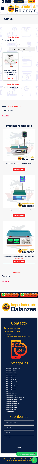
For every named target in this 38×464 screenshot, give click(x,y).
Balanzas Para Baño (11, 395)
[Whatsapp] (9, 1)
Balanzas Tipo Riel (11, 409)
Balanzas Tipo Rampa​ (11, 407)
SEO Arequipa (29, 460)
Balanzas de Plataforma (12, 380)
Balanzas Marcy (10, 392)
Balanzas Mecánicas (11, 394)
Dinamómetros (10, 411)
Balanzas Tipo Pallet (11, 405)
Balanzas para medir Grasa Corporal (15, 397)
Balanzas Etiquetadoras (12, 386)
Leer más (10, 78)
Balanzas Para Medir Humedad (14, 399)
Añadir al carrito (19, 169)
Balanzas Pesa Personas (12, 403)
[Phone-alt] (3, 1)
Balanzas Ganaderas (11, 388)
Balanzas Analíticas (11, 370)
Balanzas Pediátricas (11, 401)
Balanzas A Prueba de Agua (13, 368)
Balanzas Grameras (11, 390)
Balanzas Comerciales (11, 374)
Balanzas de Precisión (11, 382)
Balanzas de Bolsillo (11, 378)
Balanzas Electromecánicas (13, 384)
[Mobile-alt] (6, 1)
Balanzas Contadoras (11, 376)
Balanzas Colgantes (11, 372)
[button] (2, 8)
